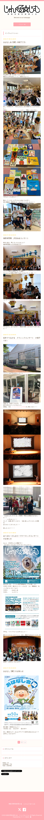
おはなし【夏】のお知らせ (13, 671)
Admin (27, 817)
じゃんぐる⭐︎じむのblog (14, 110)
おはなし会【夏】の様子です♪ (14, 42)
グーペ (22, 817)
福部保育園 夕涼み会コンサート (16, 238)
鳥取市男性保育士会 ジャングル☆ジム (17, 815)
